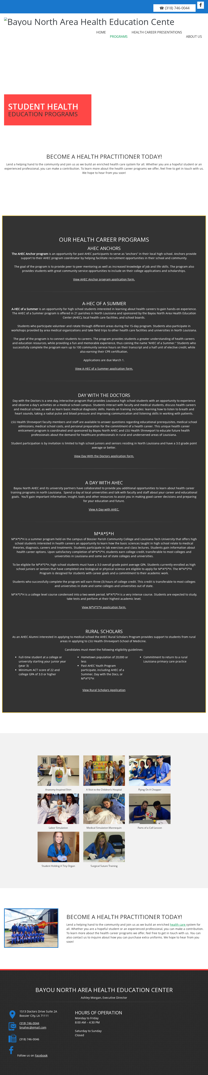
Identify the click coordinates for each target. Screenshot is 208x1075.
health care (178, 924)
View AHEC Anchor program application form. (104, 279)
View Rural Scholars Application (104, 690)
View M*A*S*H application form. (104, 607)
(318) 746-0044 (29, 1023)
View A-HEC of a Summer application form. (104, 369)
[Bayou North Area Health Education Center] (29, 31)
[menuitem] (101, 32)
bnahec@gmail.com (33, 1027)
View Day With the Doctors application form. (104, 456)
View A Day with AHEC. (104, 509)
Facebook (41, 1055)
